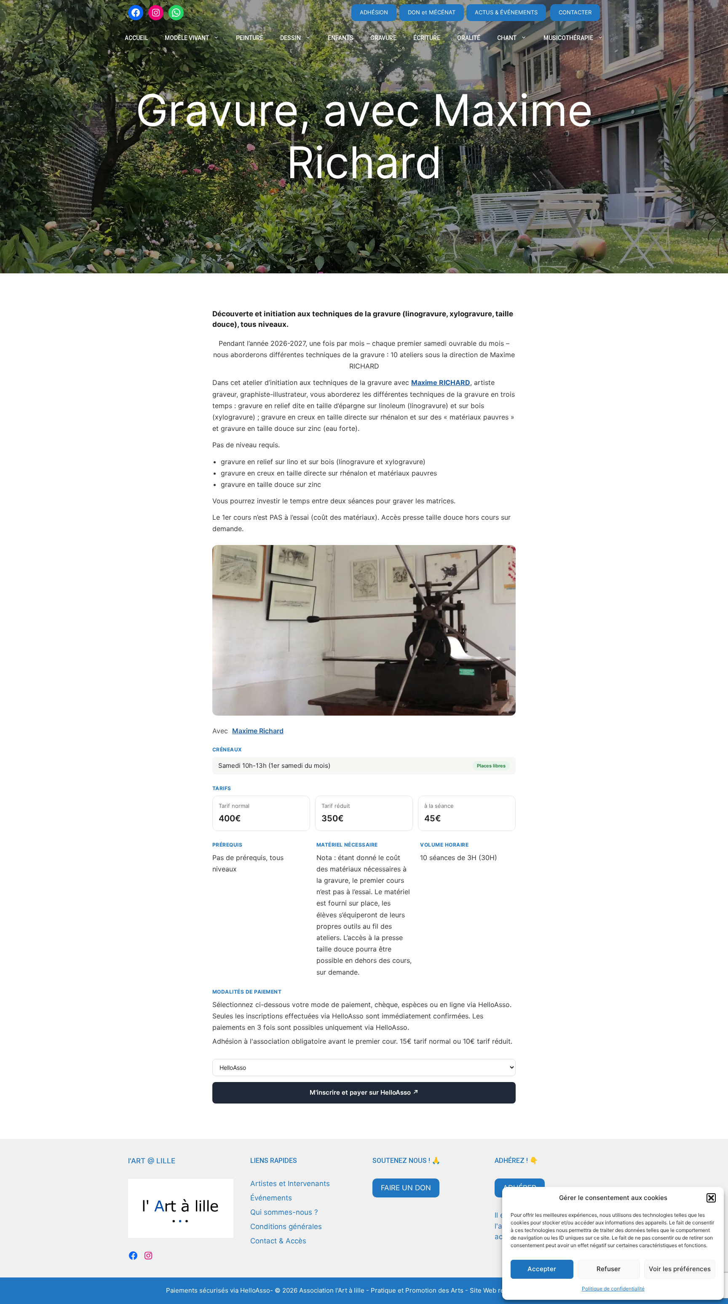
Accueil (136, 38)
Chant (507, 38)
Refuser (609, 1269)
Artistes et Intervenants (290, 1183)
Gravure (383, 38)
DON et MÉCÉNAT (431, 12)
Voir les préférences (680, 1269)
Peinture (249, 38)
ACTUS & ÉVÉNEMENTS (506, 12)
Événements (271, 1198)
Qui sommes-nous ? (284, 1212)
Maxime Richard (258, 731)
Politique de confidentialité (613, 1288)
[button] (711, 1198)
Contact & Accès (278, 1241)
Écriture (426, 38)
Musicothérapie (568, 38)
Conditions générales (286, 1226)
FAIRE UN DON (406, 1188)
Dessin (290, 38)
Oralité (468, 38)
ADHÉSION (374, 12)
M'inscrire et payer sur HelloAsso (364, 1092)
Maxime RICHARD (440, 382)
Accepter (541, 1269)
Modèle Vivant (187, 38)
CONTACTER (575, 12)
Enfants (340, 38)
